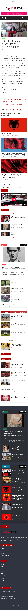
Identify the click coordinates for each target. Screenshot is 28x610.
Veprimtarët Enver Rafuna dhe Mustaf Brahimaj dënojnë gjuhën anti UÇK (18, 497)
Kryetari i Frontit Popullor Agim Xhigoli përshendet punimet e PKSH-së (18, 364)
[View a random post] (25, 17)
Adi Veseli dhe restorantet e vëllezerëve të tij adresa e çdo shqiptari (18, 480)
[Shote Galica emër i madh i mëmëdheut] (5, 288)
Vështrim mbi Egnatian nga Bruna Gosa (10, 3)
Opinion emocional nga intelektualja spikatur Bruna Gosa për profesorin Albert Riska (18, 507)
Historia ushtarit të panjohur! (8, 304)
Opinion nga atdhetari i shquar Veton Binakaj (17, 488)
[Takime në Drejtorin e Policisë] (6, 379)
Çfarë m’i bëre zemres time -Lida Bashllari (13, 433)
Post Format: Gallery (6, 339)
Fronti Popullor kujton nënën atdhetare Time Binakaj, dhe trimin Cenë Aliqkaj (14, 154)
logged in (9, 187)
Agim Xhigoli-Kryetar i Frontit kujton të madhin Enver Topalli (18, 396)
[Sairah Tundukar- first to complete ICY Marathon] (6, 314)
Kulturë (4, 429)
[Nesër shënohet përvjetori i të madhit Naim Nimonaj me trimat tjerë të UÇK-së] (5, 296)
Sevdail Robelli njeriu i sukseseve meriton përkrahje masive (12, 106)
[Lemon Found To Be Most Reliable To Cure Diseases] (6, 343)
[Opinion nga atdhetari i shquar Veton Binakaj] (6, 487)
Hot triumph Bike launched (17, 323)
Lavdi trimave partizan (10, 267)
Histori (4, 264)
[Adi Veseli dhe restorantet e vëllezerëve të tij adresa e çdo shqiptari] (6, 477)
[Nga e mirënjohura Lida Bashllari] (5, 233)
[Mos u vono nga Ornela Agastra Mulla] (6, 454)
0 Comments (5, 50)
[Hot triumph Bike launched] (6, 322)
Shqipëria (3, 566)
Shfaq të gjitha (23, 245)
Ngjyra (2, 564)
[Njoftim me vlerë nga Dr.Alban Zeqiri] (6, 387)
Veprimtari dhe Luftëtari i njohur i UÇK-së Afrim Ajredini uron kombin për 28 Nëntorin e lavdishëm (14, 176)
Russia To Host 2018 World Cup (18, 331)
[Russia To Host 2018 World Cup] (6, 330)
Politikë (4, 38)
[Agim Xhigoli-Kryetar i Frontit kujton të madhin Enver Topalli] (6, 395)
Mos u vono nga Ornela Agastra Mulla (17, 455)
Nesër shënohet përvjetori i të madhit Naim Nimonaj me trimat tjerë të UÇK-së (18, 298)
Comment (23, 312)
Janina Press (15, 49)
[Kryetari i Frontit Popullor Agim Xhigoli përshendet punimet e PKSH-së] (6, 362)
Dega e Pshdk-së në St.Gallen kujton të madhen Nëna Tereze (18, 216)
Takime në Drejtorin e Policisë (18, 380)
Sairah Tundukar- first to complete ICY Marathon (16, 315)
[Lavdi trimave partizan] (14, 248)
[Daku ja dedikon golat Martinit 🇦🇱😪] (6, 371)
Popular (6, 312)
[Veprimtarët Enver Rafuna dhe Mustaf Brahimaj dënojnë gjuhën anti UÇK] (6, 494)
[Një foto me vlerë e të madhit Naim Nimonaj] (5, 280)
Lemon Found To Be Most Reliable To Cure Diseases (17, 344)
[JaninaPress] (2, 17)
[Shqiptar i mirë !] (14, 119)
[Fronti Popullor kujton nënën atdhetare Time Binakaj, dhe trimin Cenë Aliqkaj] (14, 139)
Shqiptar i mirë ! (7, 133)
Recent (14, 312)
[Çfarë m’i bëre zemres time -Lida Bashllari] (5, 224)
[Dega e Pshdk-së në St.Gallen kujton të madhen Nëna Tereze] (5, 216)
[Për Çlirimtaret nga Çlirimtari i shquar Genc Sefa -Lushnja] (6, 470)
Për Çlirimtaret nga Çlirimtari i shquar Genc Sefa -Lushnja (18, 471)
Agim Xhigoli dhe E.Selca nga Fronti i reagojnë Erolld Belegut (14, 100)
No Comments (22, 318)
